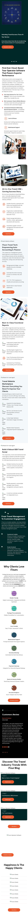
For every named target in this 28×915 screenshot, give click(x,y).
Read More (8, 233)
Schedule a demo (8, 47)
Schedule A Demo (14, 700)
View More (14, 826)
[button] (11, 61)
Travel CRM (16, 189)
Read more (8, 782)
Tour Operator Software (13, 70)
